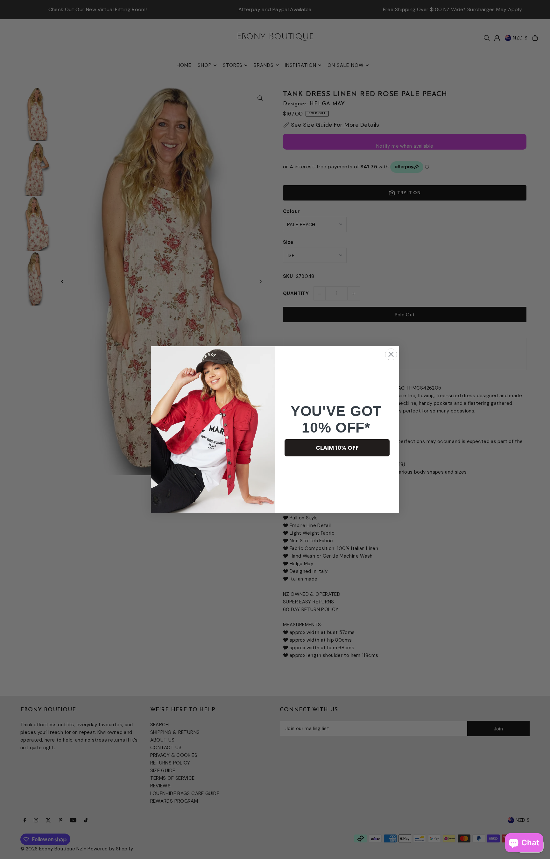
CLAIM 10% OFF (337, 448)
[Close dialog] (391, 354)
